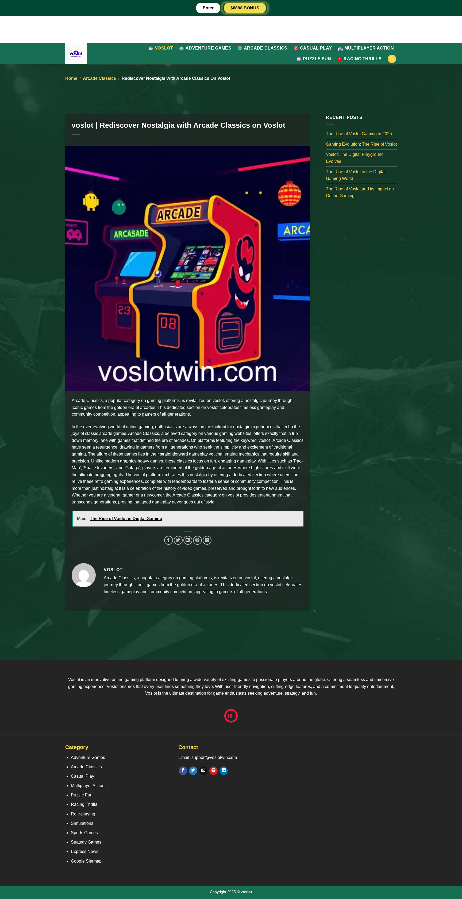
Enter (208, 8)
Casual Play (316, 48)
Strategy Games (86, 842)
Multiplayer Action (369, 48)
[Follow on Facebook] (183, 770)
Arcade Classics (265, 48)
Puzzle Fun (317, 59)
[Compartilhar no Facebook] (168, 540)
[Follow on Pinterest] (213, 770)
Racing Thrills (362, 59)
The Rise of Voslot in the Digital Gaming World (356, 175)
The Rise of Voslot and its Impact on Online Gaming (360, 192)
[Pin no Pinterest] (197, 540)
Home (71, 78)
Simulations (82, 823)
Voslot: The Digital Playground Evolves (355, 158)
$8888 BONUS (244, 8)
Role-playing (83, 814)
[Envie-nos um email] (203, 770)
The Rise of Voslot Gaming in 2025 (359, 133)
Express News (84, 851)
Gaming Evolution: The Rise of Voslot (361, 144)
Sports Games (84, 832)
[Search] (392, 59)
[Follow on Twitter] (193, 770)
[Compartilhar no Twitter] (178, 540)
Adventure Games (208, 48)
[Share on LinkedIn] (207, 540)
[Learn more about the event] (231, 29)
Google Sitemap (86, 861)
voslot (164, 48)
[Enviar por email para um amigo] (187, 540)
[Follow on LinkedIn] (224, 770)
